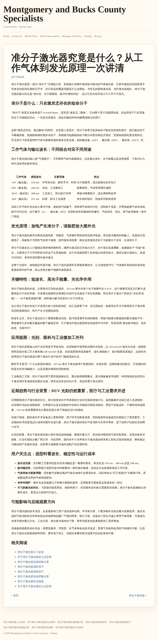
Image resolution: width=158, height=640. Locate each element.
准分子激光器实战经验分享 (33, 561)
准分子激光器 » (138, 595)
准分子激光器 (17, 77)
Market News (31, 36)
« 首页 (15, 595)
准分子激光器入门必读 (30, 552)
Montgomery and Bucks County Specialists (64, 13)
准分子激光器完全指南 (30, 581)
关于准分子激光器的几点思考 (34, 557)
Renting (88, 36)
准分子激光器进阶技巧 (30, 566)
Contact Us (17, 36)
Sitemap (53, 633)
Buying (98, 36)
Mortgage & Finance (72, 36)
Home (6, 36)
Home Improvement (50, 36)
